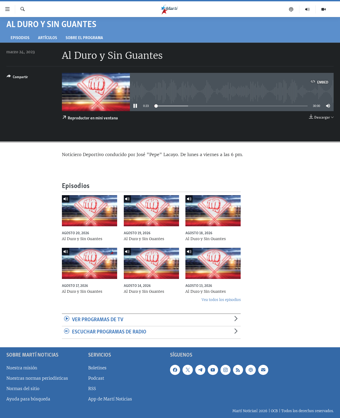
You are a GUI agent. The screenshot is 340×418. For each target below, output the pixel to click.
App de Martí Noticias (110, 399)
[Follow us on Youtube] (213, 370)
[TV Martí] (324, 9)
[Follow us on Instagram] (225, 370)
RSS (92, 388)
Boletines (97, 367)
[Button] (17, 78)
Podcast (96, 378)
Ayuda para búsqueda (28, 399)
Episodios (20, 38)
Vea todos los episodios (221, 300)
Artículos (47, 38)
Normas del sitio (22, 388)
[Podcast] (291, 9)
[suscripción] (263, 370)
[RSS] (238, 370)
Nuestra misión (21, 367)
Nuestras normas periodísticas (37, 378)
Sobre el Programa (84, 38)
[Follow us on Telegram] (200, 370)
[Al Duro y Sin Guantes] (89, 210)
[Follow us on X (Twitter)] (187, 370)
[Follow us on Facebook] (175, 370)
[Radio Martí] (307, 9)
